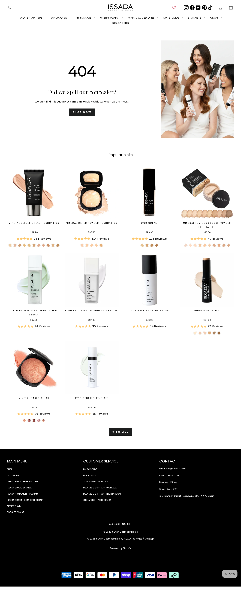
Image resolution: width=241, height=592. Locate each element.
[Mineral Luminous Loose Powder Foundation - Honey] (200, 245)
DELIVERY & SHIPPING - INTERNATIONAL (102, 494)
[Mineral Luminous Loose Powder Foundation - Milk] (185, 245)
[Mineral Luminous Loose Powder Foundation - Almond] (204, 245)
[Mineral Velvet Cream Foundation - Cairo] (57, 245)
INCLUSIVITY (13, 475)
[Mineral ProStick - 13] (219, 333)
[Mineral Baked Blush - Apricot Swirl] (43, 420)
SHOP (9, 469)
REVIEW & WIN (14, 506)
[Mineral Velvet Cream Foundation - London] (15, 245)
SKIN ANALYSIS (59, 17)
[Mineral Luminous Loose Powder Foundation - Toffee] (228, 245)
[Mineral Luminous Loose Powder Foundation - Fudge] (223, 245)
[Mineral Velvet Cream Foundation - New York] (19, 245)
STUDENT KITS (120, 23)
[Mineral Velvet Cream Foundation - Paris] (24, 245)
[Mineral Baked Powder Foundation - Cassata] (87, 245)
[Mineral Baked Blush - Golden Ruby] (34, 420)
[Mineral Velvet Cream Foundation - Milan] (38, 245)
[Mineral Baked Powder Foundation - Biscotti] (96, 245)
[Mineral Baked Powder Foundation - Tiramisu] (101, 245)
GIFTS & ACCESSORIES (141, 17)
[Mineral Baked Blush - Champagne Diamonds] (24, 420)
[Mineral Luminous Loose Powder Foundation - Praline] (219, 245)
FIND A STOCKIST (15, 512)
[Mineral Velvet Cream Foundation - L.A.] (34, 245)
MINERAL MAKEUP (110, 17)
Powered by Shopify (120, 548)
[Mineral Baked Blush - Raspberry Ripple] (38, 420)
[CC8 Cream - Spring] (156, 245)
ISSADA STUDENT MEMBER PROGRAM (25, 500)
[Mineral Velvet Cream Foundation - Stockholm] (10, 245)
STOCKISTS (195, 17)
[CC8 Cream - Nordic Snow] (142, 245)
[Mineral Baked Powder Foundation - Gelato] (91, 245)
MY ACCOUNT (90, 469)
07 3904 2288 (172, 475)
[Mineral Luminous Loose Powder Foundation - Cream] (190, 245)
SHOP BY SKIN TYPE (31, 17)
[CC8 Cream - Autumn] (151, 245)
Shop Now (82, 112)
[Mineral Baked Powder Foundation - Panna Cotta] (82, 245)
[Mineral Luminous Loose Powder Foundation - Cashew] (209, 245)
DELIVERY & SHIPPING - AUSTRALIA (100, 487)
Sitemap (149, 538)
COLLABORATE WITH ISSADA (97, 500)
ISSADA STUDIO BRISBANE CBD (22, 481)
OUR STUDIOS (171, 17)
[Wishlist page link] (174, 7)
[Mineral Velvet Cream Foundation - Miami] (53, 245)
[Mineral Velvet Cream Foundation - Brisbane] (29, 245)
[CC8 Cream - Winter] (147, 245)
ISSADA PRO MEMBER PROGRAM (22, 494)
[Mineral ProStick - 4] (204, 333)
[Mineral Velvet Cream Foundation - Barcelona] (48, 245)
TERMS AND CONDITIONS (95, 481)
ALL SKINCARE (84, 17)
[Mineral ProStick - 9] (209, 333)
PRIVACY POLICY (91, 475)
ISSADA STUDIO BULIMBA (19, 487)
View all (120, 431)
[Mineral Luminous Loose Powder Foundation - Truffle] (214, 245)
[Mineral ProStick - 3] (200, 333)
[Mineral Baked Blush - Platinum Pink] (29, 420)
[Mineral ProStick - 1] (195, 333)
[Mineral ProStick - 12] (214, 333)
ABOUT (214, 17)
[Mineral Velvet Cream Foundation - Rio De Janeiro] (43, 245)
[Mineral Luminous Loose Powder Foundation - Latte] (195, 245)
